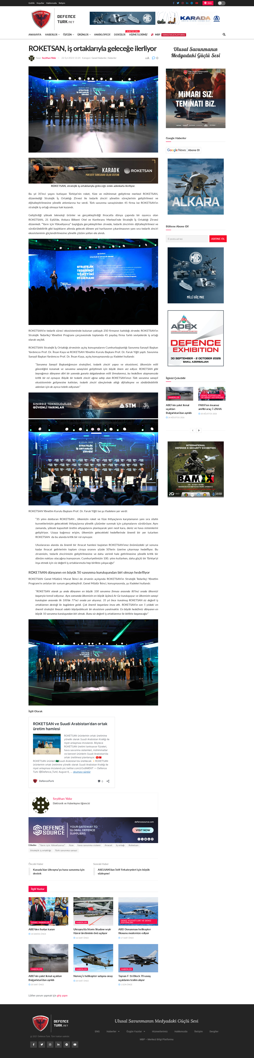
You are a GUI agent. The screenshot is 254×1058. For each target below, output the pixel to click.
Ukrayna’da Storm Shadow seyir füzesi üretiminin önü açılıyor (92, 931)
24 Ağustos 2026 (176, 417)
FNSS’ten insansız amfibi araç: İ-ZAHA (210, 407)
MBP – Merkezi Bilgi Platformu (156, 1039)
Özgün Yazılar (134, 1031)
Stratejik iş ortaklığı (40, 850)
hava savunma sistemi (89, 845)
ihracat (108, 845)
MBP (170, 34)
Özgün (67, 34)
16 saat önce (82, 937)
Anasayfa (35, 34)
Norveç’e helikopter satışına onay (92, 976)
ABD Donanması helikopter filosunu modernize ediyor (134, 931)
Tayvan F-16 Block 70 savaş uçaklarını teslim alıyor (134, 978)
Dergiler (119, 34)
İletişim (62, 3)
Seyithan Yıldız (49, 57)
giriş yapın (62, 995)
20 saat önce (37, 984)
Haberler (51, 34)
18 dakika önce (38, 934)
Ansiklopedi (102, 34)
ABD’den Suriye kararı (42, 929)
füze (71, 845)
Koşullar (40, 3)
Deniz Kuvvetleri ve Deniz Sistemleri (136, 921)
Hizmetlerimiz (138, 34)
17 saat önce (127, 937)
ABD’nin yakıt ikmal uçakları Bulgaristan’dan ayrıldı (45, 978)
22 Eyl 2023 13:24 (71, 57)
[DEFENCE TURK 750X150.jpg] (93, 405)
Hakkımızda (51, 3)
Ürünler (82, 34)
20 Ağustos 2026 (208, 413)
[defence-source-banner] (93, 830)
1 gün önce (126, 984)
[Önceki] (192, 430)
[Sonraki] (198, 430)
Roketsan (134, 845)
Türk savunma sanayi (66, 850)
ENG (209, 3)
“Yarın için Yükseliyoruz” (52, 845)
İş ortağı (120, 845)
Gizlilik (32, 3)
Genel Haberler (99, 57)
